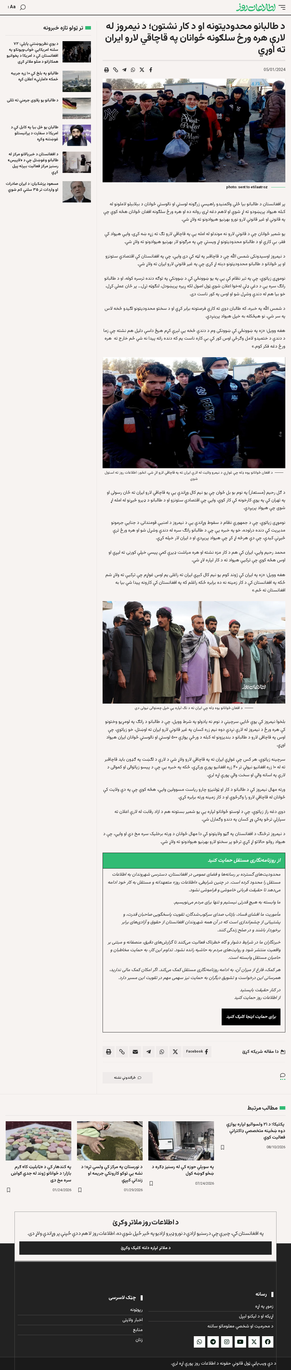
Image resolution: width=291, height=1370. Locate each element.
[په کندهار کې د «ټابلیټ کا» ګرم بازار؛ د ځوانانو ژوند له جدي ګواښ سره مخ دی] (38, 1141)
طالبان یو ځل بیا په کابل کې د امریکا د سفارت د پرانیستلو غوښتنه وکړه (34, 133)
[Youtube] (240, 1342)
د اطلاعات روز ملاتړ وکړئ (146, 1222)
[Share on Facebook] (151, 69)
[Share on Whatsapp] (133, 69)
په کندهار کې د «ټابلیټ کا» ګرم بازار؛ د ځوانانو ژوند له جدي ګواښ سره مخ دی (41, 1174)
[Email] (135, 1051)
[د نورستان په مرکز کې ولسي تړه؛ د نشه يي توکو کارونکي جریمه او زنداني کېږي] (110, 1141)
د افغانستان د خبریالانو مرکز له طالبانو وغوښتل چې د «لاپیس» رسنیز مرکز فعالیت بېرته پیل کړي (33, 163)
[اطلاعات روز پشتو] (256, 7)
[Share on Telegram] (124, 69)
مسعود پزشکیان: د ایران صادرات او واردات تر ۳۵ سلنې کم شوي (32, 187)
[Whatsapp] (199, 1342)
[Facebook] (267, 1342)
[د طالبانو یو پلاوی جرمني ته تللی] (77, 108)
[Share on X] (142, 69)
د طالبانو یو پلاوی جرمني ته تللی (32, 100)
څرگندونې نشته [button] (125, 1077)
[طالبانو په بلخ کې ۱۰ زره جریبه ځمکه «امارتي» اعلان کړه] (77, 81)
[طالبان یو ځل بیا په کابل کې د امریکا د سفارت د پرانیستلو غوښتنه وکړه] (77, 135)
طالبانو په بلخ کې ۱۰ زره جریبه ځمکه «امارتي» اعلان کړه (34, 76)
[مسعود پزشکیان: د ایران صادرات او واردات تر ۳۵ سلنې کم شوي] (77, 191)
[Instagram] (226, 1342)
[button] (280, 7)
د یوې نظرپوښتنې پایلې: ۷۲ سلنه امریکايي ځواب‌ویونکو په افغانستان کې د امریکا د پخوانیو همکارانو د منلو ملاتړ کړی (32, 53)
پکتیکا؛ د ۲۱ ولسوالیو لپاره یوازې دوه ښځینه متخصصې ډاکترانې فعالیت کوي (255, 1131)
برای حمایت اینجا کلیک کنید (251, 1016)
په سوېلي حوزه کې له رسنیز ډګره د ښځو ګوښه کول (183, 1170)
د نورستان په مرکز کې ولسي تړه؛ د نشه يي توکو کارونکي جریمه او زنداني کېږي (112, 1174)
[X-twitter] (254, 1342)
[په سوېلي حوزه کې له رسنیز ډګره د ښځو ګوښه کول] (181, 1141)
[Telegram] (213, 1342)
